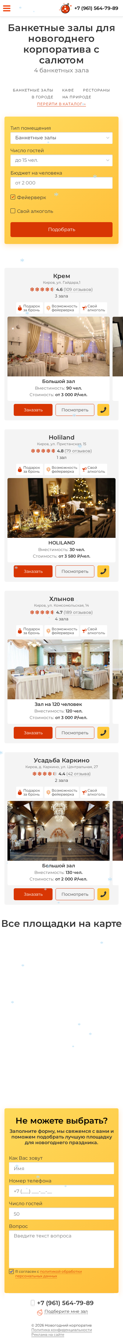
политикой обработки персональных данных (48, 1273)
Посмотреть (74, 410)
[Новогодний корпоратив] (66, 8)
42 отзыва (78, 773)
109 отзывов (78, 289)
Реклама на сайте (47, 1334)
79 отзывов (78, 451)
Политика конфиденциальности (61, 1329)
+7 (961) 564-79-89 (96, 8)
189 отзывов (78, 612)
